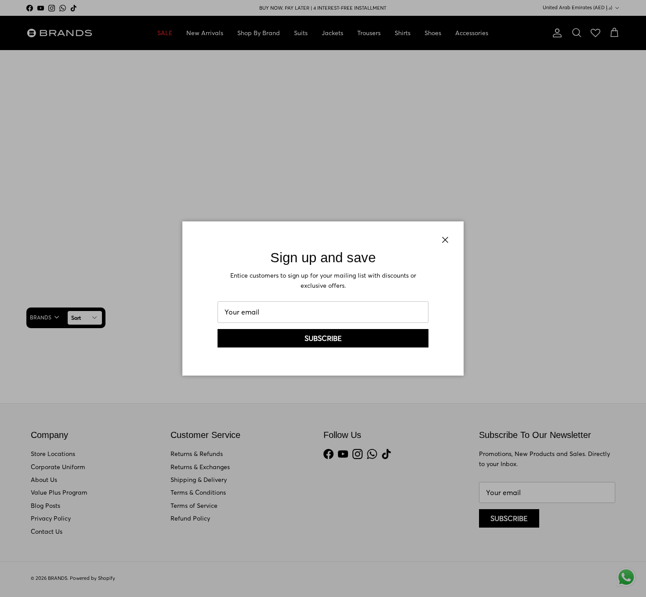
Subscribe (323, 338)
